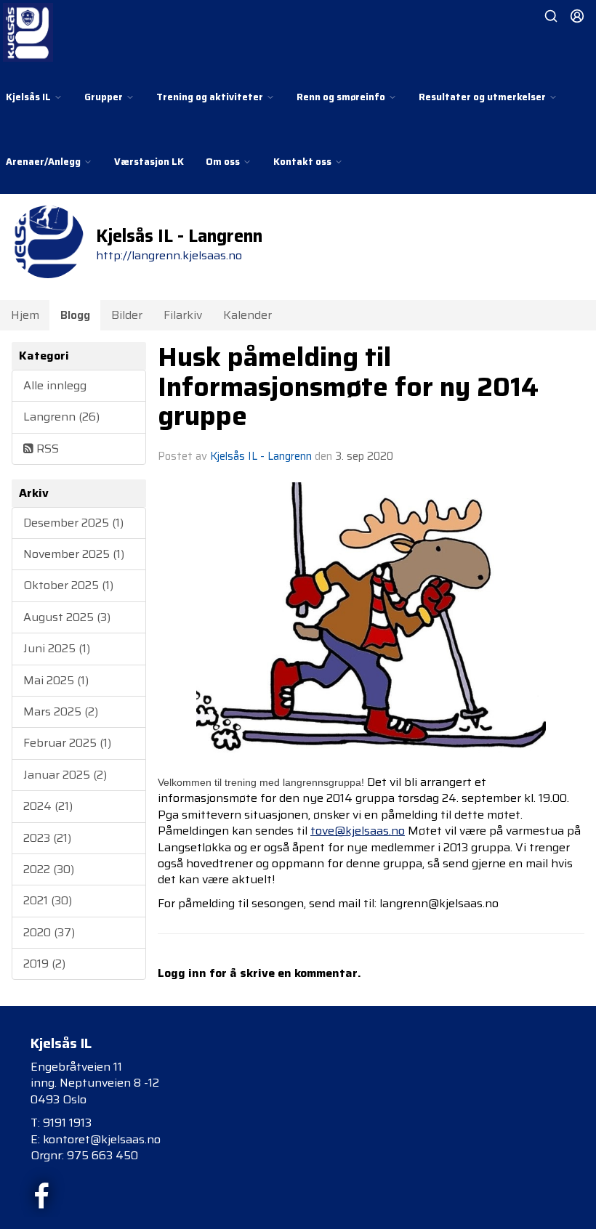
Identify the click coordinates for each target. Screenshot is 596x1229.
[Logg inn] (577, 16)
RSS (46, 448)
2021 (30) (47, 900)
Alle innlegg (54, 385)
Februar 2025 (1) (67, 743)
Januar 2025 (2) (65, 775)
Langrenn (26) (61, 416)
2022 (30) (48, 869)
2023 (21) (47, 838)
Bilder (126, 315)
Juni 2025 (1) (56, 648)
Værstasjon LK (149, 161)
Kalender (247, 315)
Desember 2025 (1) (73, 523)
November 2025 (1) (73, 554)
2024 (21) (48, 806)
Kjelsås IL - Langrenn (261, 456)
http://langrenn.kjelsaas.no (169, 255)
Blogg (75, 315)
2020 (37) (49, 932)
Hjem (25, 315)
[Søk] (551, 16)
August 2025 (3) (66, 617)
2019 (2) (44, 963)
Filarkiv (183, 315)
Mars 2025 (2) (60, 711)
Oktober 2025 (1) (68, 585)
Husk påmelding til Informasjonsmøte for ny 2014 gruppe (348, 386)
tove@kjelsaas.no (357, 831)
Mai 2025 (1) (56, 680)
